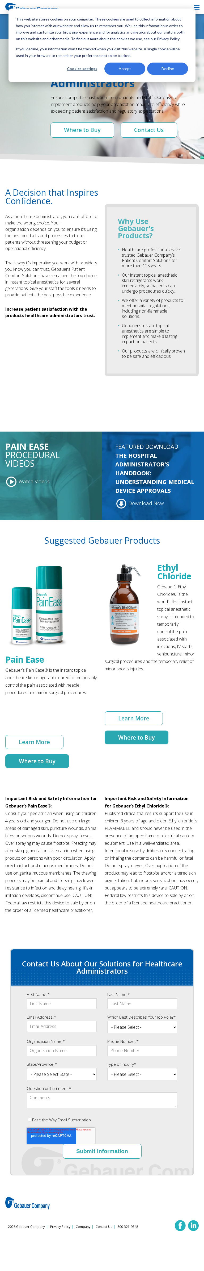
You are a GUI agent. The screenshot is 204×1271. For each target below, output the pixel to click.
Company (83, 1226)
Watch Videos (33, 481)
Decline (168, 68)
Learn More (34, 742)
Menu (196, 7)
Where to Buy (82, 130)
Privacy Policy (60, 1226)
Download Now (145, 503)
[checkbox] (102, 1119)
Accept (125, 68)
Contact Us (149, 130)
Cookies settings (82, 68)
